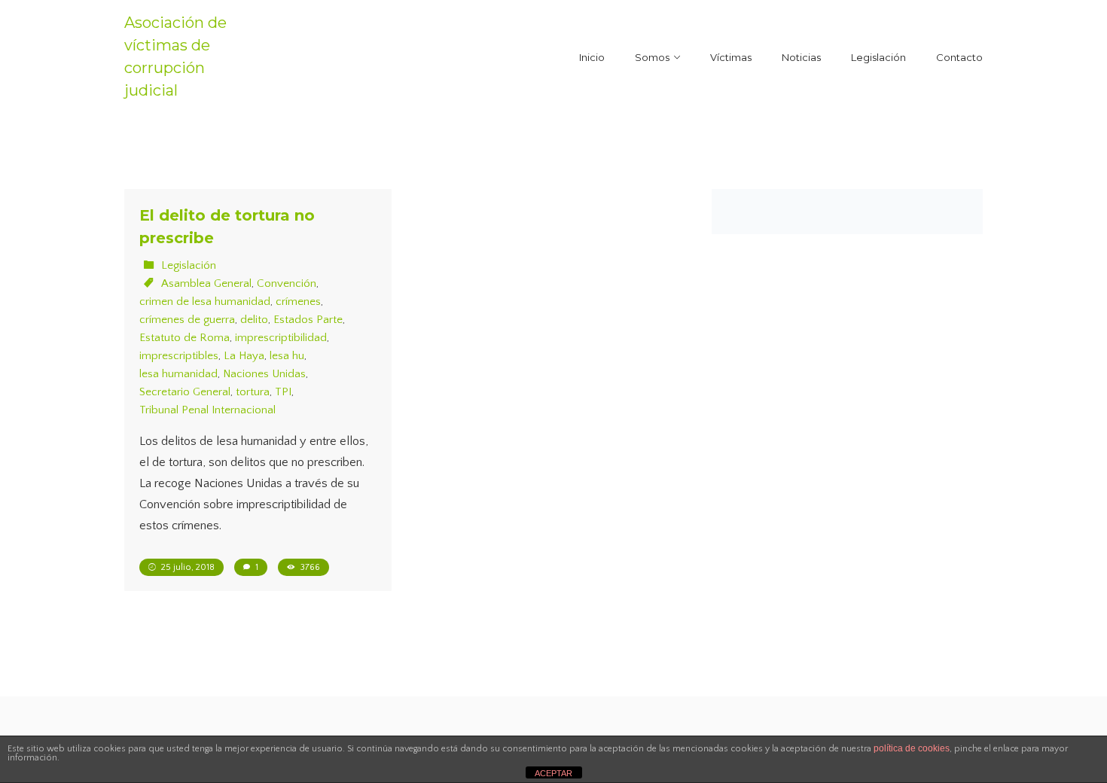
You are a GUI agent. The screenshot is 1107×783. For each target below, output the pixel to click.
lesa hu (287, 355)
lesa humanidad (178, 373)
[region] (195, 674)
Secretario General (184, 391)
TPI (283, 391)
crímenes (298, 301)
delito (254, 319)
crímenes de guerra (187, 319)
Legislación (188, 265)
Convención (286, 283)
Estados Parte (308, 319)
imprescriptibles (178, 355)
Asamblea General (206, 283)
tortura (253, 391)
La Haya (244, 355)
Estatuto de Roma (184, 337)
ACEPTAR (553, 773)
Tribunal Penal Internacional (207, 410)
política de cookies (912, 748)
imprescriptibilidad (281, 337)
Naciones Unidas (264, 373)
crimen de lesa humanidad (204, 301)
